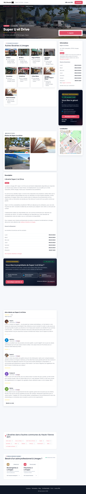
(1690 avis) (13, 32)
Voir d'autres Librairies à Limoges (13, 253)
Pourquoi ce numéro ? (64, 59)
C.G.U (51, 488)
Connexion (78, 2)
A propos (28, 488)
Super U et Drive (66, 82)
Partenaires (34, 488)
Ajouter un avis (10, 403)
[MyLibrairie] (8, 2)
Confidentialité (45, 488)
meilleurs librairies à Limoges (28, 222)
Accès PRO (57, 488)
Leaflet (67, 153)
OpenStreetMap (73, 153)
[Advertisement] (30, 119)
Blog (40, 488)
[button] (70, 141)
